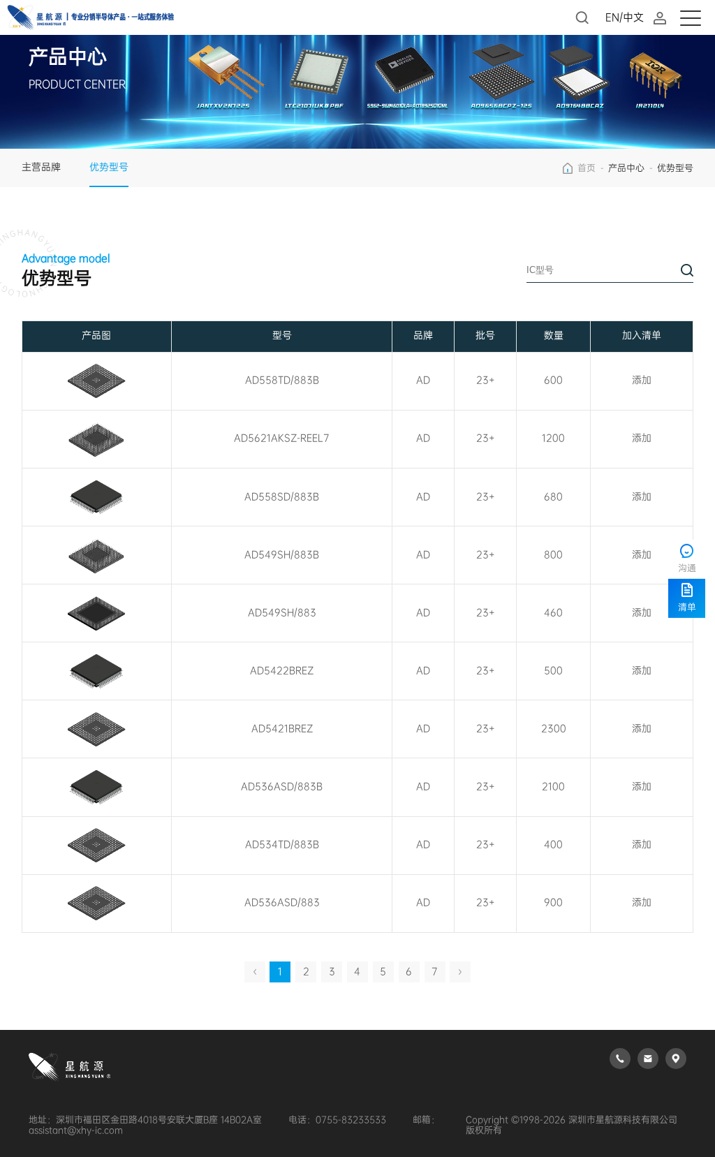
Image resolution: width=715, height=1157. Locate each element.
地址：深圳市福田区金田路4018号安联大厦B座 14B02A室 (145, 1120)
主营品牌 (41, 167)
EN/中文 (624, 17)
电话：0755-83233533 (337, 1120)
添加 (641, 380)
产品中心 (626, 168)
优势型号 (108, 167)
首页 (586, 168)
